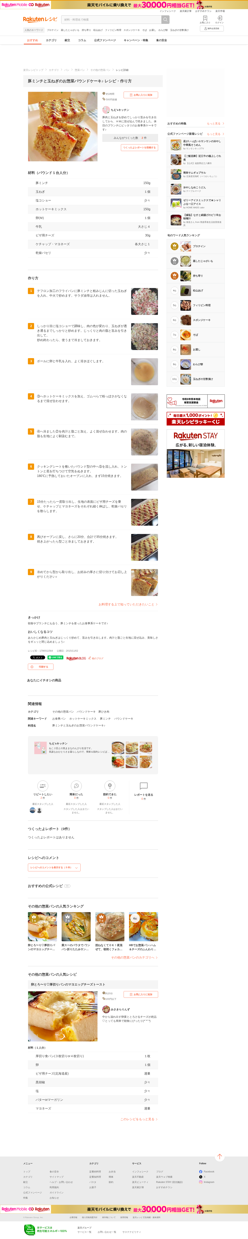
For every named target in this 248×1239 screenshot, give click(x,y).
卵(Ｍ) (40, 218)
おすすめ (32, 40)
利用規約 (54, 1187)
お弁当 (112, 1171)
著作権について (109, 1217)
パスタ (92, 1182)
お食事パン (59, 718)
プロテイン (53, 30)
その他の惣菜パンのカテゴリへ (132, 957)
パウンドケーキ (86, 711)
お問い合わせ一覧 (107, 1232)
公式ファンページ (105, 40)
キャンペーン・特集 (136, 40)
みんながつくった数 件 (130, 137)
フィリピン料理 (113, 30)
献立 (67, 40)
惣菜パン (80, 70)
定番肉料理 (95, 1171)
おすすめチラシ (203, 11)
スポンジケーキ (132, 30)
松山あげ (98, 30)
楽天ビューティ (140, 1182)
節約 (111, 1182)
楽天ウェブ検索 (164, 1177)
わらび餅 (163, 30)
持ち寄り (86, 30)
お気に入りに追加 (143, 95)
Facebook (209, 1171)
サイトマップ (57, 1177)
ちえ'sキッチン (58, 743)
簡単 (111, 1177)
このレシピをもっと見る (137, 1119)
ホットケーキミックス (51, 209)
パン (66, 70)
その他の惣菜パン (100, 70)
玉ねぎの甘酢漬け (179, 30)
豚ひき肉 (103, 711)
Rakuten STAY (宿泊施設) (169, 1182)
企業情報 (73, 1217)
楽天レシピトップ (33, 70)
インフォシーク (168, 11)
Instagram (209, 1182)
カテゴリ (51, 40)
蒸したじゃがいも (70, 30)
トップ (26, 1171)
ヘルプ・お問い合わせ (61, 1182)
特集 (25, 1197)
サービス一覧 (84, 1232)
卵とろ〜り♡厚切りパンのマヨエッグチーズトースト (68, 984)
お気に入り (205, 22)
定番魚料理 (95, 1177)
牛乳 (39, 226)
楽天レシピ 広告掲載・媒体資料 (146, 1217)
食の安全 (161, 40)
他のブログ (97, 658)
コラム (82, 40)
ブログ (159, 1171)
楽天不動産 (138, 1177)
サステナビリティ (131, 1232)
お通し (152, 30)
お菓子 (92, 1187)
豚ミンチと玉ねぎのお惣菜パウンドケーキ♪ (78, 725)
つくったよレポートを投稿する (139, 147)
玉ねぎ (40, 191)
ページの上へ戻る (220, 1156)
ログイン (219, 22)
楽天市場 (220, 11)
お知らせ (54, 1197)
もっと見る (213, 123)
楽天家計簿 (185, 11)
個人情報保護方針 (89, 1217)
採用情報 (124, 1217)
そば (144, 30)
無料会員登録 (213, 28)
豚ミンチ (42, 183)
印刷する (43, 666)
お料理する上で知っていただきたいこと (126, 604)
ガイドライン (57, 1192)
